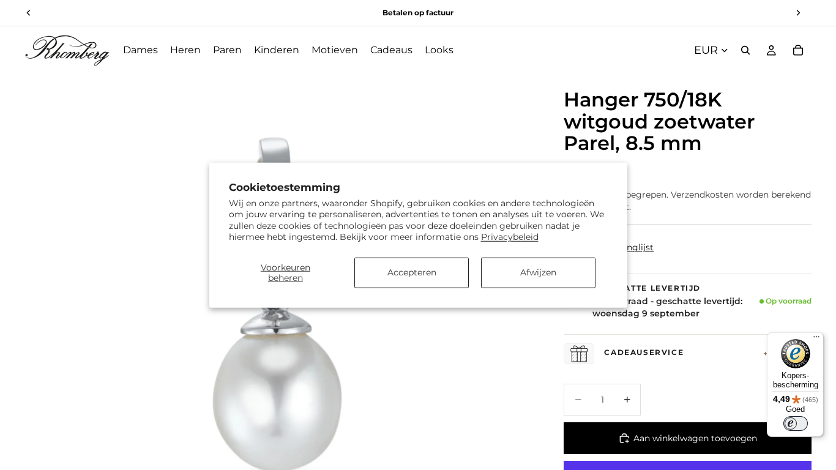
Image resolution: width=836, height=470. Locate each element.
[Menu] (816, 339)
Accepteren (411, 272)
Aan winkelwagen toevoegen (695, 438)
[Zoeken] (745, 50)
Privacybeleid (510, 236)
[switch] (795, 423)
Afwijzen (538, 272)
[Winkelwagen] (798, 50)
